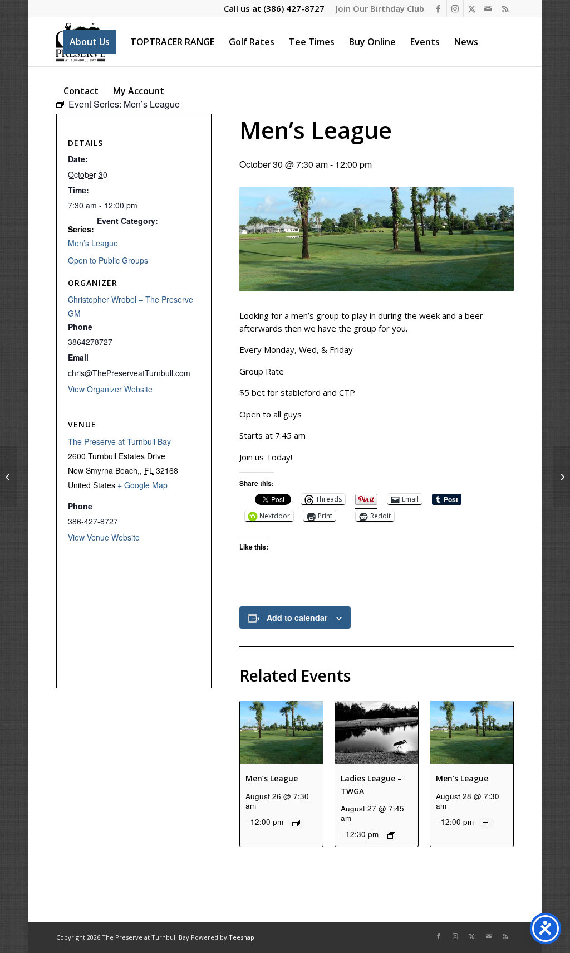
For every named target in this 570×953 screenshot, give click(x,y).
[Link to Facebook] (438, 8)
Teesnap (241, 937)
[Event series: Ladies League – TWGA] (391, 835)
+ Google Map (142, 484)
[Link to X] (472, 8)
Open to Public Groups (108, 260)
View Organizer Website (110, 389)
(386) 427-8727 (294, 8)
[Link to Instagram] (455, 8)
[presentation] (281, 732)
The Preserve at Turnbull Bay (119, 441)
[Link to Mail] (488, 8)
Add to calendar (297, 617)
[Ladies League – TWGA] (8, 476)
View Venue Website (104, 537)
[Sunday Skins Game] (561, 476)
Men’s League (271, 778)
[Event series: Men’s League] (296, 823)
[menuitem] (377, 8)
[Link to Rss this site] (505, 8)
